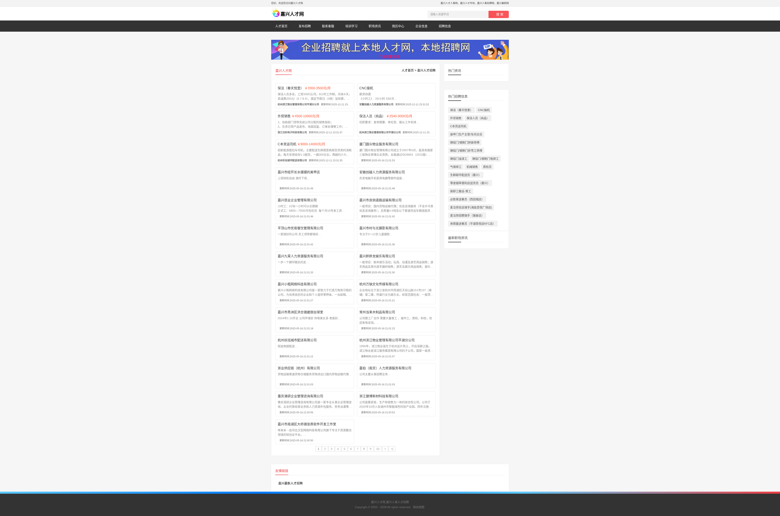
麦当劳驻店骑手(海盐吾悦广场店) (471, 207)
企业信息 (421, 26)
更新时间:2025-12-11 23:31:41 (397, 132)
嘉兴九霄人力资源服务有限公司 (300, 256)
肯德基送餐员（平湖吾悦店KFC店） (473, 223)
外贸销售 (299, 116)
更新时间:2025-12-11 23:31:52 (394, 104)
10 (377, 448)
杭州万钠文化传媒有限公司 (378, 284)
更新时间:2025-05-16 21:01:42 (377, 216)
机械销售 (472, 166)
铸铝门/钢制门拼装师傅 (464, 142)
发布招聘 (305, 26)
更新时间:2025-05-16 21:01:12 (295, 356)
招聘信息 (445, 26)
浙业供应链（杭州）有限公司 (299, 368)
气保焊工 (456, 166)
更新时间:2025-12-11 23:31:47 (310, 132)
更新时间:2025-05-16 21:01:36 (377, 244)
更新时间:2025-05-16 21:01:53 (377, 160)
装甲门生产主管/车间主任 (466, 134)
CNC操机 (366, 88)
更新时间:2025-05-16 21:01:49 (295, 188)
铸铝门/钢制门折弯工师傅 (466, 150)
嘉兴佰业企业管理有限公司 (297, 200)
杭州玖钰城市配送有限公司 (297, 340)
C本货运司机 (301, 144)
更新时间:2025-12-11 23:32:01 (316, 104)
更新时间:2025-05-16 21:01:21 (377, 300)
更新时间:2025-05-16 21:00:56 (295, 412)
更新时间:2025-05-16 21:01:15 (377, 328)
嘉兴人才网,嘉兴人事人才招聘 (390, 502)
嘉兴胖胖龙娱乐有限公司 (377, 256)
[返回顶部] (771, 460)
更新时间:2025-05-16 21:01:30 (377, 272)
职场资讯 (375, 26)
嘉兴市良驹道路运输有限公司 (380, 200)
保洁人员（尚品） (385, 116)
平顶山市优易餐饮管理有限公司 (300, 228)
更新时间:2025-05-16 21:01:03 (295, 384)
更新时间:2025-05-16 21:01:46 (295, 216)
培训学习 (351, 26)
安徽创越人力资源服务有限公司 (382, 172)
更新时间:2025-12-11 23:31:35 (310, 160)
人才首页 (281, 26)
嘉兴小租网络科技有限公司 (297, 284)
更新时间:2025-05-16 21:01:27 (295, 300)
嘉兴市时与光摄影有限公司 (378, 228)
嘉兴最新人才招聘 (290, 483)
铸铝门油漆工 (458, 158)
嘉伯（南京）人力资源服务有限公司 (385, 368)
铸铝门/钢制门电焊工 (485, 158)
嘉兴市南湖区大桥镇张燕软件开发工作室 (307, 424)
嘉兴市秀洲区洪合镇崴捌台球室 (300, 312)
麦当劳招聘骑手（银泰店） (467, 215)
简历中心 (398, 26)
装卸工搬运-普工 (460, 191)
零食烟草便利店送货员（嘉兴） (470, 183)
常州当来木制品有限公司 (377, 312)
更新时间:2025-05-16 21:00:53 (377, 412)
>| (392, 448)
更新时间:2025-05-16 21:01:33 (295, 272)
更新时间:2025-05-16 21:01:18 (295, 328)
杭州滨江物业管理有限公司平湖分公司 (387, 340)
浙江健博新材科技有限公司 (378, 396)
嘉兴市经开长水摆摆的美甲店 (299, 172)
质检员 (487, 166)
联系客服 (328, 26)
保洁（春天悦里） (304, 88)
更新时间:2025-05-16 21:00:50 (295, 440)
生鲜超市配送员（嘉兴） (465, 175)
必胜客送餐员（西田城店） (467, 199)
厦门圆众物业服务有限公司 (378, 144)
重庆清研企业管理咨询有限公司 (300, 396)
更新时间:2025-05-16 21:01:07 (377, 356)
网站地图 (418, 507)
